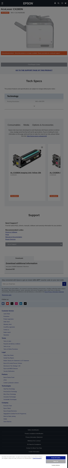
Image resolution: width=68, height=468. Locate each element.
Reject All (55, 461)
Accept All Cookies (55, 457)
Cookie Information (37, 458)
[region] (33, 461)
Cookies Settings (56, 465)
